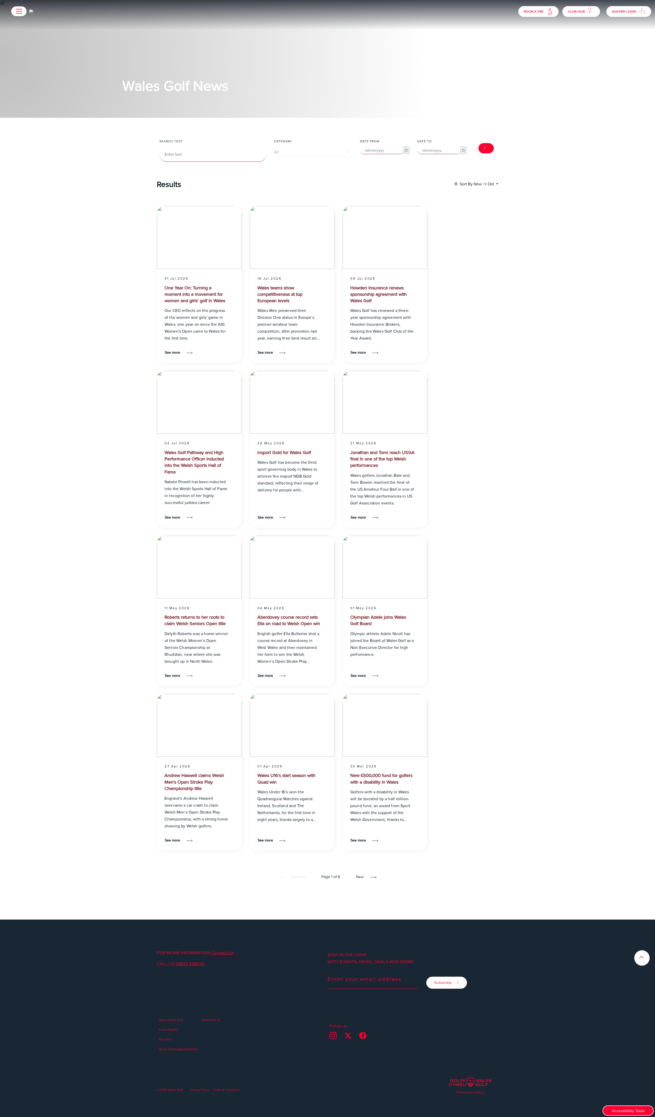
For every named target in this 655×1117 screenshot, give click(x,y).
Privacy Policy (199, 1090)
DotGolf (479, 1092)
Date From (369, 141)
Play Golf (165, 1039)
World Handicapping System (178, 1049)
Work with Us (211, 1020)
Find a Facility (168, 1029)
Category (283, 141)
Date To (424, 141)
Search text (171, 141)
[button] (19, 11)
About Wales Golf (171, 1020)
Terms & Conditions (226, 1090)
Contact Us (223, 952)
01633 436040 (190, 963)
